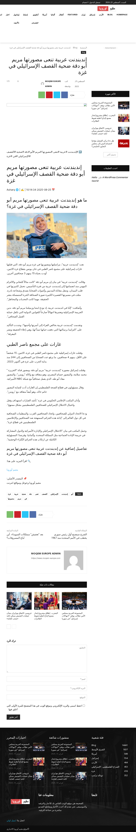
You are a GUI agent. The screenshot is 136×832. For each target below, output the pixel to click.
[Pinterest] (49, 95)
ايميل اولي (11, 820)
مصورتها (11, 498)
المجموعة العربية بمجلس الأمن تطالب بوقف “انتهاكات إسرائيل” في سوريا (73, 616)
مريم (19, 498)
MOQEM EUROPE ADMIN (53, 83)
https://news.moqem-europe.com (45, 558)
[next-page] (9, 626)
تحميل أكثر (111, 154)
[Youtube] (8, 2)
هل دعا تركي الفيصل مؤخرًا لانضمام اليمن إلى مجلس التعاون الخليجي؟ (103, 144)
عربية (16, 494)
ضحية (24, 494)
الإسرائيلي (54, 494)
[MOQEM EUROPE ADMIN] (43, 83)
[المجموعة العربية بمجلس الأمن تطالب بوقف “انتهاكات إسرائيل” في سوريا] (74, 601)
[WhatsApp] (41, 95)
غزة (9, 494)
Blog (75, 47)
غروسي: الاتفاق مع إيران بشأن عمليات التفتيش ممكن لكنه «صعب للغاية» (19, 616)
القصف (44, 494)
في (26, 498)
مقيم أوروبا (12, 469)
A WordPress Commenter (115, 177)
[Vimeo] (12, 2)
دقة (30, 494)
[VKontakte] (94, 805)
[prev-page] (14, 626)
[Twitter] (17, 2)
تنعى (36, 494)
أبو (72, 494)
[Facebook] (26, 2)
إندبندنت (65, 494)
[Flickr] (109, 805)
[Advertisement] (110, 66)
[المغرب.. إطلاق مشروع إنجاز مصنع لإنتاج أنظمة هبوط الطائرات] (46, 601)
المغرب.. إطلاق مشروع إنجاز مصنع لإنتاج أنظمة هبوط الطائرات (46, 616)
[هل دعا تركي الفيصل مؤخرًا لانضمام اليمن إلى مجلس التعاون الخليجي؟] (123, 143)
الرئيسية (83, 47)
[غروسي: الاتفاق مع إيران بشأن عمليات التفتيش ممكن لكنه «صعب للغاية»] (19, 601)
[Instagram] (21, 2)
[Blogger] (124, 805)
